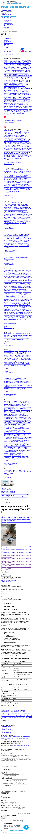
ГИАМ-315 (14, 471)
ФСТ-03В (28, 155)
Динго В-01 (23, 333)
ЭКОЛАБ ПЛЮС (14, 90)
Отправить (3, 816)
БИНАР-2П (23, 138)
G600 (14, 243)
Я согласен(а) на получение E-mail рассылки (13, 741)
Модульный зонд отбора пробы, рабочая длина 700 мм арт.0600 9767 (18, 312)
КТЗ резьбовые (8, 356)
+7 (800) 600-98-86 (6, 10)
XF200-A (10, 241)
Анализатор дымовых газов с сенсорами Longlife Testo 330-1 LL (18, 276)
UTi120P (15, 238)
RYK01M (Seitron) (9, 179)
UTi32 (16, 236)
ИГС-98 (23, 89)
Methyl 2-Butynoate (9, 450)
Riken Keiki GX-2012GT (16, 97)
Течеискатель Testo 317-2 (24, 270)
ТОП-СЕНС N (22, 148)
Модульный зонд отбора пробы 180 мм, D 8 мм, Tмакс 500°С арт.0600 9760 (17, 305)
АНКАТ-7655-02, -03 (24, 142)
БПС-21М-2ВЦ (14, 174)
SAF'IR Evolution (8, 338)
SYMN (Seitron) (25, 182)
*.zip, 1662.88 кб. (16, 716)
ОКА (20, 90)
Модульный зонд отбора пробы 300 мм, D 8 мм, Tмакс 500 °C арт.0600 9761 (17, 307)
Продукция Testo (8, 263)
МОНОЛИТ (12, 473)
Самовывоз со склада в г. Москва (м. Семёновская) (11, 586)
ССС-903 (26, 131)
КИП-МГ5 (16, 107)
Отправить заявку (5, 575)
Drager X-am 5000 (12, 109)
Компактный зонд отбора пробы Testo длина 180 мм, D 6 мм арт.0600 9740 (18, 300)
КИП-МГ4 (10, 107)
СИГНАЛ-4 (7, 91)
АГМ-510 (22, 93)
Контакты (6, 27)
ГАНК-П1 (20, 61)
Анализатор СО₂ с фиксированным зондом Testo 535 (17, 288)
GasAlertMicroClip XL (18, 74)
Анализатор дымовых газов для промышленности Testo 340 (17, 284)
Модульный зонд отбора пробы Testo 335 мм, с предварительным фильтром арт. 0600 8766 (16, 295)
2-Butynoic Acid (16, 448)
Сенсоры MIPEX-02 (21, 210)
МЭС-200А (13, 355)
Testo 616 (9, 519)
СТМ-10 (6, 169)
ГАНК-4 (6, 60)
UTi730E (20, 236)
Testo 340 (8, 64)
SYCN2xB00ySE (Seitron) (25, 181)
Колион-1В (7, 89)
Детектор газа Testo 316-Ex (11, 272)
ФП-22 (12, 104)
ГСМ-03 (9, 191)
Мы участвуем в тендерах (8, 491)
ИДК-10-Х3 (28, 143)
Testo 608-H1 (23, 517)
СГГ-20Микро (19, 84)
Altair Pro (9, 73)
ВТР (12, 352)
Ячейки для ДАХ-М (20, 223)
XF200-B (15, 241)
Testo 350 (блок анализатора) (12, 65)
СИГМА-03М (24, 135)
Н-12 (28, 352)
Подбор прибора (8, 24)
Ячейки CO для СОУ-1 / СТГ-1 (12, 221)
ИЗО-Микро (7, 352)
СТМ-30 (28, 169)
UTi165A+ (17, 237)
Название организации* (7, 782)
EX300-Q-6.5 (15, 244)
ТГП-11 (27, 87)
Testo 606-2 (17, 517)
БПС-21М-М (22, 174)
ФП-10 (6, 470)
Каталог (6, 21)
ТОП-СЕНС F (14, 148)
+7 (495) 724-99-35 (6, 14)
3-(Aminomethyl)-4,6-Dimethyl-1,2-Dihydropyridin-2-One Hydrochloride (17, 420)
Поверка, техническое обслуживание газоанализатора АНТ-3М (18, 387)
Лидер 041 (29, 67)
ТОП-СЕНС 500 (12, 146)
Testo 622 (14, 519)
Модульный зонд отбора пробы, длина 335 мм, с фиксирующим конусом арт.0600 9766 (17, 310)
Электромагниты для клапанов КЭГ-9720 (15, 213)
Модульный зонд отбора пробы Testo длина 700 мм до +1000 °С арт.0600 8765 (17, 292)
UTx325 (6, 240)
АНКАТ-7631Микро (17, 83)
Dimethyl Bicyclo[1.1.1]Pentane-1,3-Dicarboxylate (17, 407)
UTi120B (22, 237)
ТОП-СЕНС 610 (26, 71)
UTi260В (6, 234)
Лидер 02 (12, 67)
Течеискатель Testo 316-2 (15, 470)
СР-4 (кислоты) (13, 169)
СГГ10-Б (16, 175)
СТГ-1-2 (21, 171)
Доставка (6, 26)
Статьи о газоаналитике (7, 495)
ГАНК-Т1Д (21, 133)
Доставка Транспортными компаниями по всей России (12, 589)
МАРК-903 (7, 365)
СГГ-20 (24, 470)
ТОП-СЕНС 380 (8, 71)
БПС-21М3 (7, 174)
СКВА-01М (27, 149)
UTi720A (11, 237)
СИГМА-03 (17, 135)
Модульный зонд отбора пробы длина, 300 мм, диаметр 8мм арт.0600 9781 (18, 315)
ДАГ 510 (16, 149)
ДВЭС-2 (23, 355)
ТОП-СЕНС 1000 (22, 146)
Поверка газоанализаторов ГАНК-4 (15, 379)
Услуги (6, 371)
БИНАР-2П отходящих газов (12, 139)
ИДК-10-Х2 (21, 143)
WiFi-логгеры (8, 358)
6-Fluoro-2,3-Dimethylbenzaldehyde (14, 432)
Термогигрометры (9, 54)
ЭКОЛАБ (6, 90)
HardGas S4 (29, 80)
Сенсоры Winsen (25, 202)
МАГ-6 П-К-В (27, 112)
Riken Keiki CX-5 (21, 99)
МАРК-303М (7, 362)
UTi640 (21, 234)
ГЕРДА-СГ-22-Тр (21, 365)
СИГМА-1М (24, 136)
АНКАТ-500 (14, 142)
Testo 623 (19, 519)
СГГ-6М (11, 175)
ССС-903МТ (7, 132)
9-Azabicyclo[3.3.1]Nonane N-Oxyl (20, 418)
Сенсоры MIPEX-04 (9, 211)
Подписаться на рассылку (11, 743)
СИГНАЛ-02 (27, 471)
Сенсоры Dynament (18, 205)
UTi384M (26, 234)
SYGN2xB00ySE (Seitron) (11, 181)
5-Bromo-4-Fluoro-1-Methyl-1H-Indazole (16, 435)
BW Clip (30, 100)
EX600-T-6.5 (22, 244)
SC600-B (26, 240)
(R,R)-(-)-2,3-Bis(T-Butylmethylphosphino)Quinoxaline (16, 403)
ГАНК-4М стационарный (16, 131)
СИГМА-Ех (11, 100)
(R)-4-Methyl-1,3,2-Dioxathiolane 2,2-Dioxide (16, 434)
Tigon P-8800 (19, 336)
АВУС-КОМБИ (12, 178)
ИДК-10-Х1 (15, 143)
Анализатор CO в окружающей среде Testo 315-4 (17, 274)
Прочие (6, 343)
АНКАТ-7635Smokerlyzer (18, 86)
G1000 (11, 243)
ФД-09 (23, 354)
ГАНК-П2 (25, 61)
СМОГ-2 (6, 80)
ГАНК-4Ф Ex (19, 132)
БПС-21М (27, 172)
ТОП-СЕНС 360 (26, 70)
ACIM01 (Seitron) (27, 190)
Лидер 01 (6, 67)
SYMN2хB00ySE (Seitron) (21, 179)
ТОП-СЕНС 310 (17, 71)
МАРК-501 (7, 364)
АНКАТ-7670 (8, 143)
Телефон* (3, 777)
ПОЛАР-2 (11, 93)
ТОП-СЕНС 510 (17, 70)
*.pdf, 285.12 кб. (13, 710)
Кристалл (21, 175)
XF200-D (25, 241)
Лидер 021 (18, 67)
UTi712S (6, 237)
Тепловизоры (7, 227)
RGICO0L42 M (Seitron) (15, 185)
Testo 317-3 (22, 81)
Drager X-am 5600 (22, 109)
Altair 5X (25, 73)
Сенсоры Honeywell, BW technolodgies (16, 206)
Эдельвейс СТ (13, 151)
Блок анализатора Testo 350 (16, 287)
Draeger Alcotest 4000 (19, 338)
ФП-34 (16, 103)
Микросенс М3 (18, 78)
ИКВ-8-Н (6, 155)
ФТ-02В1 (21, 103)
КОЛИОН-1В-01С (26, 156)
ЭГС (12, 149)
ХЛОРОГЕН (17, 354)
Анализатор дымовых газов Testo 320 (14, 276)
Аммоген (6, 354)
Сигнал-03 (29, 148)
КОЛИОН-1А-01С (15, 156)
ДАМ (19, 172)
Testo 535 (27, 65)
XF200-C (20, 241)
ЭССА (22, 139)
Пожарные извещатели (10, 323)
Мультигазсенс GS (14, 80)
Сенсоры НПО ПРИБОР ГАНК (12, 202)
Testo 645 (12, 520)
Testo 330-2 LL (24, 63)
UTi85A (6, 238)
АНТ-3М (14, 76)
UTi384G (16, 234)
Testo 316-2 (20, 77)
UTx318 (29, 238)
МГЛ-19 (27, 93)
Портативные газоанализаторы (8, 52)
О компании (7, 20)
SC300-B (21, 240)
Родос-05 (25, 100)
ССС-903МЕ (20, 471)
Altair (5, 73)
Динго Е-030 (17, 335)
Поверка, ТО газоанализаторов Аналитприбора (14, 389)
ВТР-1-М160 (19, 352)
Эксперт (6, 473)
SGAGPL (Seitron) (19, 188)
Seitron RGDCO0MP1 (18, 177)
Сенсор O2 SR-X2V (25, 207)
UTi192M (6, 236)
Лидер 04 (23, 67)
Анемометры (7, 359)
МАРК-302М (26, 361)
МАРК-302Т (21, 362)
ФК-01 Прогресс (17, 356)
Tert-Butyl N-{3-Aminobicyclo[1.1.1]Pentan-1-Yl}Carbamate (17, 414)
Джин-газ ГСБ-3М (9, 103)
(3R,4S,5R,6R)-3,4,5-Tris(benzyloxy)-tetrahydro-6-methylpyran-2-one (16, 458)
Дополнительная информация (9, 791)
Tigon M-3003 (12, 336)
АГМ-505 (17, 93)
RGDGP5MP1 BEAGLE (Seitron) (23, 187)
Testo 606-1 (11, 517)
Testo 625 (24, 519)
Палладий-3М (8, 83)
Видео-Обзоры (8, 23)
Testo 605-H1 (4, 517)
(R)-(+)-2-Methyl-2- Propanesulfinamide (14, 401)
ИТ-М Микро (27, 84)
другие (7, 114)
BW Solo (6, 101)
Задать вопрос (4, 720)
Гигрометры (17, 257)
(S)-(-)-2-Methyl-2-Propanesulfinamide (16, 402)
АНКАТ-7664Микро (9, 84)
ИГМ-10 (23, 152)
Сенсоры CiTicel (20, 204)
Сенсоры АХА (19, 211)
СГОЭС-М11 (9, 133)
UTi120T (10, 238)
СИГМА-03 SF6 (16, 136)
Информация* (4, 831)
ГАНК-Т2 (11, 135)
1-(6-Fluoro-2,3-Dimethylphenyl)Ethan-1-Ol (14, 430)
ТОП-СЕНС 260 (8, 70)
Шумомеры (14, 361)
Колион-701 (7, 471)
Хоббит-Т (25, 90)
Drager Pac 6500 (11, 110)
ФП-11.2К (7, 104)
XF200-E (6, 243)
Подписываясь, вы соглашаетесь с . (15, 746)
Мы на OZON (28, 51)
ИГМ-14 (18, 154)
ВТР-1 (25, 352)
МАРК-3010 (14, 362)
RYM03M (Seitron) (22, 178)
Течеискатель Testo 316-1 (11, 270)
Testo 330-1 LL (16, 63)
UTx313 (25, 238)
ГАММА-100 (16, 141)
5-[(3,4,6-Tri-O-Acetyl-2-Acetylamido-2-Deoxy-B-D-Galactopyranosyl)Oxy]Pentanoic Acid (18, 452)
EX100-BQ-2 (25, 243)
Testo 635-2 (7, 520)
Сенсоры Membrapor (9, 204)
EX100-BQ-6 (7, 244)
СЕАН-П (18, 89)
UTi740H (11, 234)
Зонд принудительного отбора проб (21, 351)
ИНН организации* (6, 780)
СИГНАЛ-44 (14, 91)
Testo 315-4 (9, 63)
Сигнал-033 (7, 149)
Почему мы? (15, 738)
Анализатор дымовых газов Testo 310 (17, 273)
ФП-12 (16, 104)
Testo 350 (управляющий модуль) (20, 64)
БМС (22, 172)
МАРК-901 (27, 364)
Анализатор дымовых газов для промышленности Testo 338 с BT (17, 282)
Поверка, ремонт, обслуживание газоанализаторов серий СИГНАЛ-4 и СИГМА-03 (18, 385)
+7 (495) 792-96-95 (6, 732)
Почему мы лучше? (6, 489)
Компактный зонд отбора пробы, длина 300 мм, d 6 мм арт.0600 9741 (17, 302)
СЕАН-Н (13, 89)
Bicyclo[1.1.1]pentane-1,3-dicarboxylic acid (15, 407)
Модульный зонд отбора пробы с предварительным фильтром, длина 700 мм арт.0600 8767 (18, 298)
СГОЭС (25, 132)
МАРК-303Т (28, 362)
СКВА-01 (21, 149)
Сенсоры (6, 195)
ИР (15, 352)
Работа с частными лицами (8, 492)
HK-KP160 (19, 243)
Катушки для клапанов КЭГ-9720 (19, 215)
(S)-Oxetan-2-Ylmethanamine (23, 433)
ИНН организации (6, 808)
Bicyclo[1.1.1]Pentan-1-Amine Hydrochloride (18, 411)
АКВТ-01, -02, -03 (24, 141)
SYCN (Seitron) (16, 184)
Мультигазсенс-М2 (9, 78)
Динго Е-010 (10, 335)
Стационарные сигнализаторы (12, 162)
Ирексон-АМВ (8, 136)
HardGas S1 (22, 80)
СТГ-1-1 (16, 171)
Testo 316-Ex (26, 77)
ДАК (16, 172)
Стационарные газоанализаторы (13, 120)
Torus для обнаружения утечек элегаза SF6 (17, 246)
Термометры (24, 257)
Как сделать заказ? (6, 488)
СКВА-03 (6, 151)
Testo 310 (27, 81)
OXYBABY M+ (8, 81)
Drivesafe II (26, 336)
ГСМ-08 (18, 191)
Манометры (7, 361)
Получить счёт (4, 793)
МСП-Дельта (18, 100)
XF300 (6, 241)
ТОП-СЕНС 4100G (17, 145)
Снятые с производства (10, 463)
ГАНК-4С (6, 131)
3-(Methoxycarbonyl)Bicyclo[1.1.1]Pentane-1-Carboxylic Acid (18, 410)
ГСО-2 (19, 151)
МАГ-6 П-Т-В (8, 113)
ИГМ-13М (13, 154)
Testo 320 (22, 65)
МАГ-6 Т (22, 158)
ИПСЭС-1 (28, 355)
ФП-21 (25, 103)
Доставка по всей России (7, 486)
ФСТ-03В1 (7, 156)
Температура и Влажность (11, 250)
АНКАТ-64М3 (8, 74)
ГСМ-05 (14, 191)
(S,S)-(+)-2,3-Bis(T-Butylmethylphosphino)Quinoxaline (16, 404)
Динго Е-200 (25, 335)
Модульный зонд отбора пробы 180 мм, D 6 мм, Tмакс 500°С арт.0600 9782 (18, 317)
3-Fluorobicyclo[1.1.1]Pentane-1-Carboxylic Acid (17, 412)
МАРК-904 (13, 365)
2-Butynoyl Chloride (19, 450)
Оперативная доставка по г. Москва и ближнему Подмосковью (13, 587)
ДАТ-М (13, 172)
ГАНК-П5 (7, 68)
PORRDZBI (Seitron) (23, 106)
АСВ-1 (28, 91)
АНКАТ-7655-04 (8, 87)
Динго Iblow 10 (8, 333)
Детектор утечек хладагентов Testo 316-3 (15, 319)
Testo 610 (4, 519)
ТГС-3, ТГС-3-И (16, 113)
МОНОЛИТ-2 (22, 91)
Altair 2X (14, 73)
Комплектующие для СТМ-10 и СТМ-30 (15, 217)
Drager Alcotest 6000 (17, 339)
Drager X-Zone (11, 112)
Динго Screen (16, 333)
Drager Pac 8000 (20, 110)
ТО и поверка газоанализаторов (13, 378)
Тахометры (29, 359)
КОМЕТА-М (28, 89)
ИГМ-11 (27, 152)
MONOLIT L (28, 76)
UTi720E (25, 236)
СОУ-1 (12, 171)
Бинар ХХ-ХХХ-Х (14, 138)
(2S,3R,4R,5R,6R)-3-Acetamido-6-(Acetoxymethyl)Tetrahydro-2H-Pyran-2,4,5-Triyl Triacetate (16, 456)
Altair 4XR (20, 73)
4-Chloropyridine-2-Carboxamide (22, 421)
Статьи (6, 28)
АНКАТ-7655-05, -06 (19, 87)
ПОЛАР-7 (25, 78)
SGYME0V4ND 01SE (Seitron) (12, 182)
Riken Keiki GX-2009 (22, 94)
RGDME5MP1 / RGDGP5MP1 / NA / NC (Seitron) (18, 189)
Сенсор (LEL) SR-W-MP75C (12, 208)
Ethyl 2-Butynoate (25, 448)
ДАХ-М (8, 172)
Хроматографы (8, 477)
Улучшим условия (5, 594)
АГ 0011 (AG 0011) (26, 151)
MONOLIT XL (8, 141)
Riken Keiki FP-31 (12, 99)
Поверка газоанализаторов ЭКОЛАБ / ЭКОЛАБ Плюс (16, 380)
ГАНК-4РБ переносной (15, 60)
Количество (4, 786)
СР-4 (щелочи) (21, 169)
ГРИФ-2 (27, 356)
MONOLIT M (21, 76)
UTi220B (27, 237)
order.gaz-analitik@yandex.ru (8, 16)
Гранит (28, 99)
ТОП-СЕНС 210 (25, 68)
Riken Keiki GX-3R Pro (17, 96)
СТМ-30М (7, 171)
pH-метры (20, 361)
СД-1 (5, 191)
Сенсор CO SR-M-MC (26, 208)
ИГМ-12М (7, 154)
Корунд (6, 100)
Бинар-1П (21, 107)
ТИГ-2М (27, 101)
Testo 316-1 (14, 77)
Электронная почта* (6, 778)
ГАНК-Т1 (15, 133)
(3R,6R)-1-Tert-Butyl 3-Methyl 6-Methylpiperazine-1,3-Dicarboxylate (17, 445)
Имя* (2, 773)
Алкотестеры (7, 326)
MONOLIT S (27, 74)
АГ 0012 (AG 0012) (9, 152)
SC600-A (16, 240)
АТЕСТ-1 (12, 68)
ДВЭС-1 (18, 355)
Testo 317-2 (16, 81)
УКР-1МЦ (18, 152)
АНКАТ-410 (7, 142)
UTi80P (20, 238)
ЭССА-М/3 (27, 139)
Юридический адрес (6, 783)
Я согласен (16, 830)
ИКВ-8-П (23, 113)
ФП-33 (15, 106)
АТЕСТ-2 (18, 68)
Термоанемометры (9, 259)
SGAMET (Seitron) (9, 188)
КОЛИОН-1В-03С (9, 158)
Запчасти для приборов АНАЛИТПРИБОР (17, 220)
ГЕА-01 (11, 354)
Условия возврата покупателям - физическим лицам (15, 494)
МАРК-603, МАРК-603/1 (17, 364)
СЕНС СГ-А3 (24, 154)
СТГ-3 (25, 171)
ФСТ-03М (23, 155)
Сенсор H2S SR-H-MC (10, 210)
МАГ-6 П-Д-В (19, 112)
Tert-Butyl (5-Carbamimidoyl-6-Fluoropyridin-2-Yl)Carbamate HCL (15, 443)
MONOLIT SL (8, 76)
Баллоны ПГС (8, 351)
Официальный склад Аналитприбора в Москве (14, 497)
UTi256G (11, 236)
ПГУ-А (13, 132)
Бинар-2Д (6, 138)
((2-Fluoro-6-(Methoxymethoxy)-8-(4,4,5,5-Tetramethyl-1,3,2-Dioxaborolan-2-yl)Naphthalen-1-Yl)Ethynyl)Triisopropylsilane (17, 427)
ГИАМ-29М (7, 77)
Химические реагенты (10, 394)
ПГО (23, 356)
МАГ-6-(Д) (12, 155)
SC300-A (11, 240)
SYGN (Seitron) (8, 184)
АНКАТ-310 (7, 86)
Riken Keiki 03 (12, 94)
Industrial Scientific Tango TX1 (17, 101)
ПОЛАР (6, 93)
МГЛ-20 (6, 94)
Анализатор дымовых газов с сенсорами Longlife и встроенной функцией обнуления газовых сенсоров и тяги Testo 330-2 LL (18, 280)
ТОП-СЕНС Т (8, 145)
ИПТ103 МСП (16, 358)
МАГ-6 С (17, 158)
